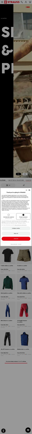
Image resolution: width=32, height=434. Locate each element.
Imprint (19, 244)
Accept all (16, 238)
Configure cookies (16, 228)
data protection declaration (21, 225)
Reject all (16, 233)
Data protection (14, 244)
